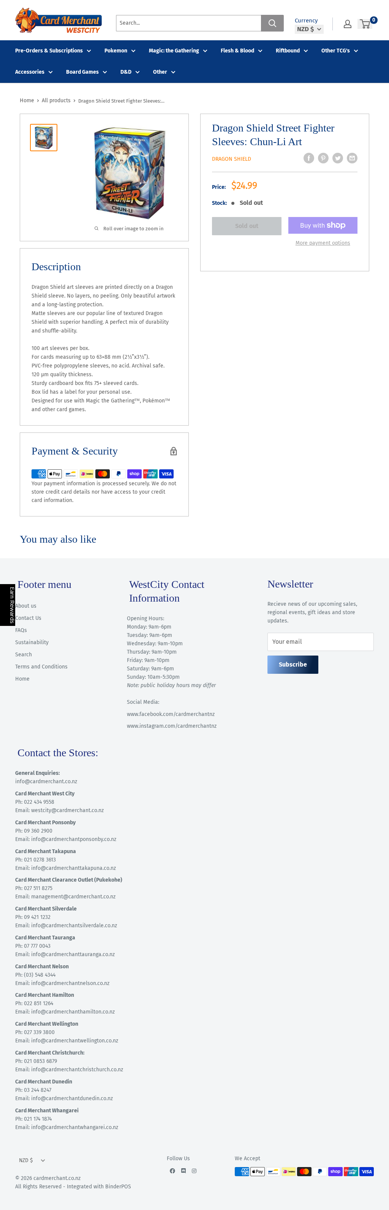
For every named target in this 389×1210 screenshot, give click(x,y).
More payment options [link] (323, 243)
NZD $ (26, 1160)
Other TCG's (335, 51)
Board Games (82, 72)
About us (25, 606)
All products (56, 100)
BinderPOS (118, 1186)
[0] (365, 24)
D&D (125, 72)
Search (23, 654)
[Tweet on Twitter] (337, 158)
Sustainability (32, 642)
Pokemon (115, 51)
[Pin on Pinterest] (323, 158)
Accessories (29, 72)
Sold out (246, 226)
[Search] (272, 23)
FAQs (21, 630)
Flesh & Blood (237, 51)
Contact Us (28, 618)
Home (27, 100)
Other (160, 72)
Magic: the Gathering (174, 51)
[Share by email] (352, 158)
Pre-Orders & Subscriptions (49, 51)
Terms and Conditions (41, 667)
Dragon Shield (231, 159)
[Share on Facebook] (309, 158)
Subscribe (293, 664)
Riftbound (288, 51)
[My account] (347, 24)
